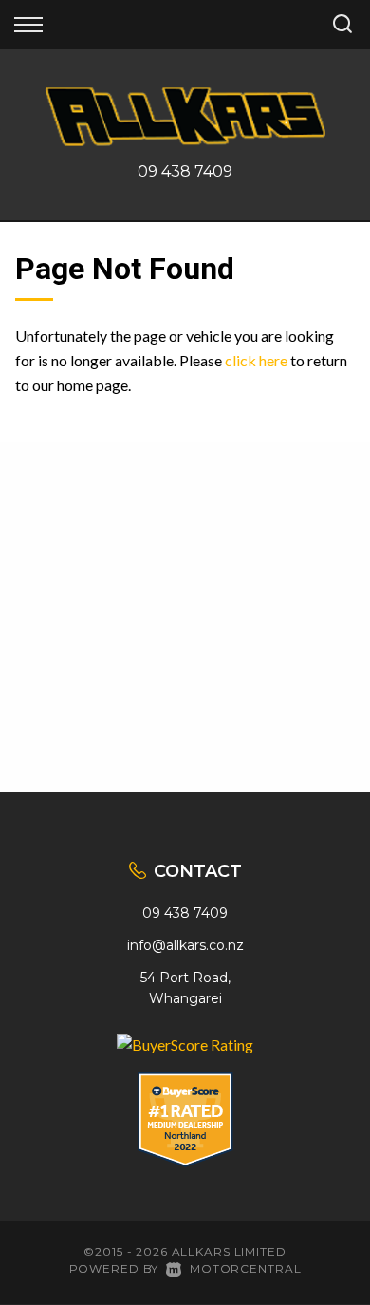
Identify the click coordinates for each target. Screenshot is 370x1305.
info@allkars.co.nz (185, 945)
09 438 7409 (185, 171)
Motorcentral (245, 1268)
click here (256, 360)
